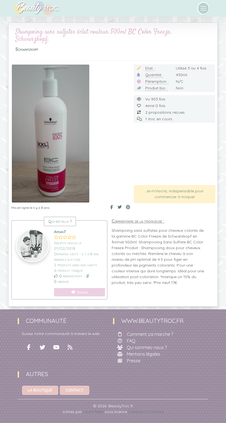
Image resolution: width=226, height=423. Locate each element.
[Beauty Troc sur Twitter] (42, 347)
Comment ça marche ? (150, 334)
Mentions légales (143, 354)
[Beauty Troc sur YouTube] (56, 347)
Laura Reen (93, 411)
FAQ (131, 341)
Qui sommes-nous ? (147, 347)
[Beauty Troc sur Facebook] (29, 347)
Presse (133, 360)
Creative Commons (145, 411)
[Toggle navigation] (203, 8)
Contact (75, 390)
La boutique (40, 390)
